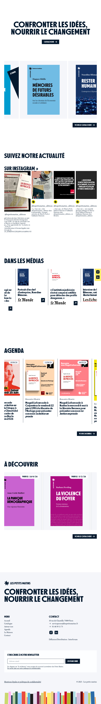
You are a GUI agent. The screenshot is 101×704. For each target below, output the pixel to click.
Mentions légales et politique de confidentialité (22, 682)
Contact (7, 635)
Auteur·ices (8, 626)
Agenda (7, 629)
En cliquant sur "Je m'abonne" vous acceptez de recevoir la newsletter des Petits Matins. (35, 667)
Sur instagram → (21, 168)
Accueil (7, 620)
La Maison (8, 632)
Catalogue (8, 623)
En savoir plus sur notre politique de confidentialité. (24, 668)
